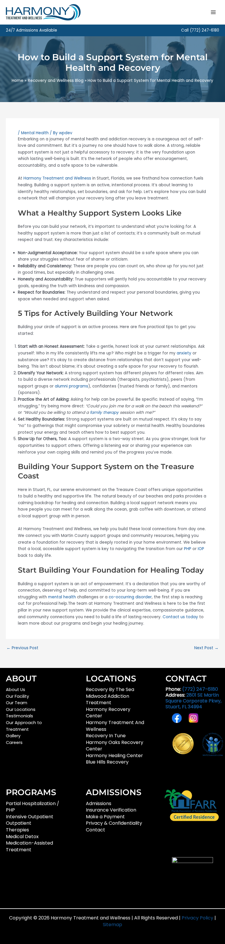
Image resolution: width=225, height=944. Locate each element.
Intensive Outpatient (29, 816)
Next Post (206, 648)
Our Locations (20, 709)
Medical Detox (22, 836)
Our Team (16, 703)
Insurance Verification (111, 810)
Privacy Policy (198, 917)
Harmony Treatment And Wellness (115, 726)
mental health (62, 597)
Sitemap (112, 924)
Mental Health (35, 133)
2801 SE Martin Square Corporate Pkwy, (193, 701)
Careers (14, 742)
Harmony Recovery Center (108, 712)
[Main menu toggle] (213, 12)
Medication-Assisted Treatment (29, 846)
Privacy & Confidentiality (114, 823)
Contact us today (180, 617)
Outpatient (18, 823)
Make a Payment (105, 816)
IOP (201, 549)
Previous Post (22, 648)
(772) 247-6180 (204, 30)
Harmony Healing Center (114, 755)
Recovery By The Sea (110, 689)
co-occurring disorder (130, 597)
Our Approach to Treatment (24, 726)
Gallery (13, 736)
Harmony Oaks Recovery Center (114, 745)
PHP (187, 549)
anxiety (184, 353)
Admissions (98, 803)
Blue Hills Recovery (107, 762)
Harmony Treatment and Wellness (57, 178)
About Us (15, 690)
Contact (95, 829)
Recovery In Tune (106, 735)
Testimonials (19, 716)
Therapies (17, 829)
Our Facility (17, 696)
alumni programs (71, 386)
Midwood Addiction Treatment (107, 699)
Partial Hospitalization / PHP (32, 807)
